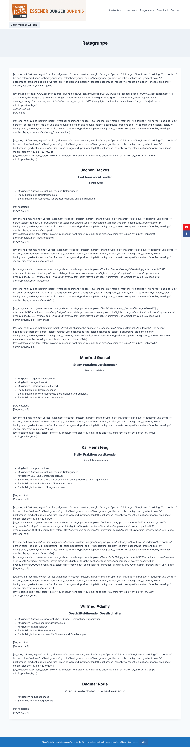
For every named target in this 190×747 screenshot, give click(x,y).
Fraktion (175, 10)
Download (162, 10)
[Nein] (186, 741)
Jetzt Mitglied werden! (24, 24)
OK (144, 741)
